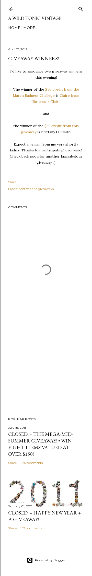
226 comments (31, 463)
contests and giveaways (36, 189)
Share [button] (12, 182)
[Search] (81, 8)
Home (14, 28)
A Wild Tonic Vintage (34, 18)
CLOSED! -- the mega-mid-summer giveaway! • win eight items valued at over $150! (40, 444)
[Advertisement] (46, 372)
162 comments (31, 528)
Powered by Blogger (50, 560)
